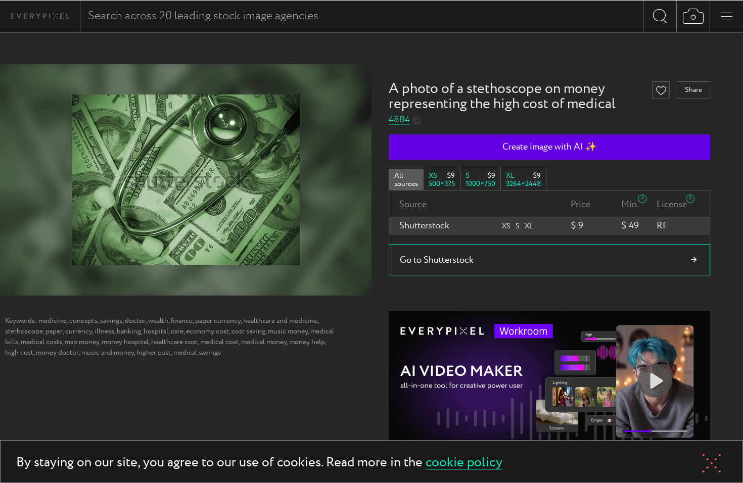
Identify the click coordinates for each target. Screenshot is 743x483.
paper (54, 331)
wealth (158, 321)
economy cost (207, 331)
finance (182, 321)
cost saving (248, 331)
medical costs (41, 342)
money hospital (125, 342)
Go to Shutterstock (437, 260)
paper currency (218, 321)
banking (129, 331)
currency (78, 331)
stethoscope (24, 331)
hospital (156, 331)
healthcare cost (174, 342)
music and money (107, 353)
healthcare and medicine (280, 321)
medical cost (219, 342)
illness (104, 331)
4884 (399, 120)
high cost (19, 353)
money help (307, 342)
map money (82, 342)
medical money (264, 342)
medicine (52, 321)
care (177, 331)
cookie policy (464, 463)
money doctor (57, 353)
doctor (135, 321)
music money (288, 331)
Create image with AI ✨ (549, 147)
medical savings (197, 353)
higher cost (153, 353)
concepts (83, 321)
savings (111, 321)
